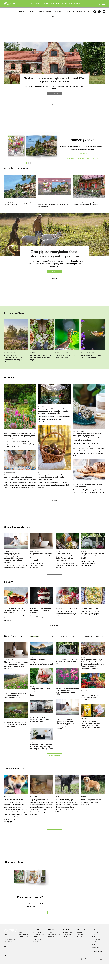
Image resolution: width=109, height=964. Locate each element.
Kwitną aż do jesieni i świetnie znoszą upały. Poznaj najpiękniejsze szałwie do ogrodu (54, 80)
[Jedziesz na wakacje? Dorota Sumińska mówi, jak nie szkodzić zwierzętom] (16, 681)
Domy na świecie (23, 934)
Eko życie (41, 472)
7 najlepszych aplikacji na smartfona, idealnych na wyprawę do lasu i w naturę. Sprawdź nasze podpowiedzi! (54, 411)
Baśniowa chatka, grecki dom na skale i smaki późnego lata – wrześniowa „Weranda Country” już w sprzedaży (53, 204)
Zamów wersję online (21, 912)
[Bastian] (16, 784)
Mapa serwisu (8, 943)
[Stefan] (93, 784)
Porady (6, 431)
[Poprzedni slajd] (5, 63)
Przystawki (95, 934)
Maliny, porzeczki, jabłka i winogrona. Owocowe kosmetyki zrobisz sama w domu (40, 692)
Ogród (36, 3)
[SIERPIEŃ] (41, 784)
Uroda (32, 686)
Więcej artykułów (54, 755)
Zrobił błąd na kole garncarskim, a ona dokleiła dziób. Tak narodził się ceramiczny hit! (66, 557)
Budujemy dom (85, 551)
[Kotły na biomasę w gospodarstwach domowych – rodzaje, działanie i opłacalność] (41, 706)
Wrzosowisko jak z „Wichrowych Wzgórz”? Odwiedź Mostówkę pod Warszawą (13, 358)
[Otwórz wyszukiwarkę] (99, 3)
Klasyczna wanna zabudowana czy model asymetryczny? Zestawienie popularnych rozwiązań (41, 556)
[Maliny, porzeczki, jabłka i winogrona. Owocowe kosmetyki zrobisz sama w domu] (41, 676)
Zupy (93, 936)
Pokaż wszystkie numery (39, 912)
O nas (5, 934)
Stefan (83, 796)
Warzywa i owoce (38, 932)
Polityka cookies (9, 941)
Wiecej (54, 828)
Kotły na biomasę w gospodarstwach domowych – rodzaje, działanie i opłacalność (41, 720)
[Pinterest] (104, 11)
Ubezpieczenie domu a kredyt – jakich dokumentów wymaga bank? (93, 556)
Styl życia (84, 690)
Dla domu (51, 936)
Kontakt (6, 946)
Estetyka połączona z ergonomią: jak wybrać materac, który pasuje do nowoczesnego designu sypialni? (13, 558)
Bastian (7, 796)
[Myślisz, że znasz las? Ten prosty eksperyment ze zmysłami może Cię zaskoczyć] (41, 648)
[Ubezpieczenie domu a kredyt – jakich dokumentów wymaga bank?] (67, 648)
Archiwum (7, 936)
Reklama (6, 944)
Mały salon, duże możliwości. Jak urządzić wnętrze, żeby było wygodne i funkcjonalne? (41, 746)
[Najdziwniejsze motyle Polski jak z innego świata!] (93, 335)
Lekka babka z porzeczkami (66, 608)
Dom (30, 3)
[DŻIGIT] (67, 784)
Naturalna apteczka (78, 431)
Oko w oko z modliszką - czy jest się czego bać (65, 356)
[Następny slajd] (103, 63)
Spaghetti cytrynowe (89, 608)
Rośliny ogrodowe (10, 352)
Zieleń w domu (37, 937)
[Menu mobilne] (103, 4)
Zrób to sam (80, 936)
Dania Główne (85, 605)
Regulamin (7, 937)
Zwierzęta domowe (68, 932)
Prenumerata (97, 951)
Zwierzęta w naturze (62, 352)
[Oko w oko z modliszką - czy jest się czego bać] (67, 335)
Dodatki (94, 941)
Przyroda (59, 3)
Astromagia (59, 11)
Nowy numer (7, 200)
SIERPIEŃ (34, 796)
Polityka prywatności (10, 939)
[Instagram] (99, 11)
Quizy (52, 3)
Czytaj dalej (54, 93)
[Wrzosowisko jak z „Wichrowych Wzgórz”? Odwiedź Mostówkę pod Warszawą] (16, 335)
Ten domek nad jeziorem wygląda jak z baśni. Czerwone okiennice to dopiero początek (87, 203)
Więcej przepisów (54, 625)
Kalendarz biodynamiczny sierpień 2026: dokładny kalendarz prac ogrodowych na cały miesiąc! (20, 435)
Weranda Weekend (45, 11)
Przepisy (77, 3)
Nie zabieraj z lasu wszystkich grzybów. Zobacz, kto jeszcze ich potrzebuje (15, 724)
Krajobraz (33, 352)
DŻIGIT (58, 796)
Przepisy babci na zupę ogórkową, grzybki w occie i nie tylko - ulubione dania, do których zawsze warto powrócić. (20, 477)
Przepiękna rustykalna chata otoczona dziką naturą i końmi (54, 253)
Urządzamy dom (8, 551)
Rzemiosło (58, 551)
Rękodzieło (68, 3)
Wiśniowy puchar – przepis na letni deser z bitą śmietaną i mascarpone (41, 610)
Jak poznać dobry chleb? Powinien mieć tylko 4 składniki (88, 485)
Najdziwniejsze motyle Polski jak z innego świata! (92, 356)
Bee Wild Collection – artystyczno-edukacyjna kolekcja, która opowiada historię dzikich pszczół (90, 724)
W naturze (41, 406)
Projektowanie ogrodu (37, 940)
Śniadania (95, 932)
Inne (93, 944)
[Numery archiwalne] (29, 880)
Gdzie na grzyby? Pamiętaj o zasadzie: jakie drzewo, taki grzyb (40, 357)
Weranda (32, 11)
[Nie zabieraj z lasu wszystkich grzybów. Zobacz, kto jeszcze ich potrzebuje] (16, 710)
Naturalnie (44, 3)
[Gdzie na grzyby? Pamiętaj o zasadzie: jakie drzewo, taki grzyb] (42, 335)
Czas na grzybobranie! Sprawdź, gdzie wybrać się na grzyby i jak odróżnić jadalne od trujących (52, 477)
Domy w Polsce (23, 932)
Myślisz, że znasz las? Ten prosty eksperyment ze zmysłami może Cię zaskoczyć (41, 662)
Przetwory (95, 943)
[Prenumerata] (101, 958)
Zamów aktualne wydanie (74, 158)
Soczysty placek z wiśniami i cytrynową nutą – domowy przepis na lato (15, 610)
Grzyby (6, 720)
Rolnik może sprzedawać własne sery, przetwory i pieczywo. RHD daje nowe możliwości (91, 696)
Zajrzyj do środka (82, 153)
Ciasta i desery (8, 605)
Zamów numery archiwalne (90, 158)
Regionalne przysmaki (10, 472)
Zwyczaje (80, 934)
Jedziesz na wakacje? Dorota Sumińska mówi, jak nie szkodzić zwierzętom (15, 695)
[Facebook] (94, 11)
